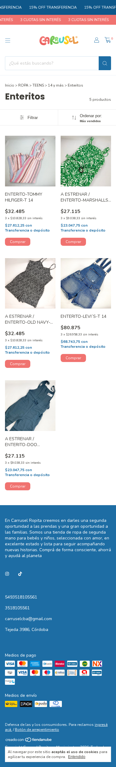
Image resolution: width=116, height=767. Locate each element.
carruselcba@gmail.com (28, 619)
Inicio (9, 85)
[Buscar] (105, 63)
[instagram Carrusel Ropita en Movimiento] (7, 574)
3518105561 (17, 608)
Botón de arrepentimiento (37, 729)
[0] (108, 40)
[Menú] (8, 40)
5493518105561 (21, 597)
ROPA (23, 85)
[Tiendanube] (29, 741)
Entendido (76, 757)
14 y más (56, 85)
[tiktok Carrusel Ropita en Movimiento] (20, 574)
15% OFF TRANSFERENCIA (49, 7)
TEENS (38, 85)
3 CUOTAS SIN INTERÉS (36, 19)
